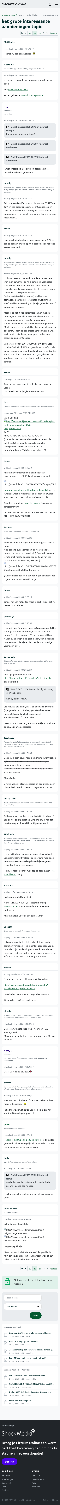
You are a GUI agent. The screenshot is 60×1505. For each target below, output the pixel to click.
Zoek (35, 1315)
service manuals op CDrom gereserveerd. (27, 1375)
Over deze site (38, 1479)
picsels (7, 1010)
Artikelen (6, 1475)
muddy (7, 183)
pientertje (9, 616)
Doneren (9, 1461)
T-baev (7, 967)
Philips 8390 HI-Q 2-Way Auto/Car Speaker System (31, 1392)
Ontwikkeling (33, 14)
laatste (53, 33)
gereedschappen (32, 502)
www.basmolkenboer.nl (45, 406)
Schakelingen (7, 1479)
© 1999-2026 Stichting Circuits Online (18, 1500)
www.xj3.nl (8, 114)
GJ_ (6, 106)
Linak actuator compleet (20, 1400)
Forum (21, 14)
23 (35, 33)
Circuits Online (8, 14)
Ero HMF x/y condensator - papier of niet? (27, 1358)
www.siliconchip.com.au (32, 95)
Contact (5, 1490)
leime (7, 460)
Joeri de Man (10, 1208)
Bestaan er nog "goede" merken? (23, 1341)
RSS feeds (36, 1486)
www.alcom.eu (11, 906)
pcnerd (7, 1124)
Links (4, 1486)
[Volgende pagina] (44, 33)
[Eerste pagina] (22, 33)
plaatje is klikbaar (12, 428)
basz (6, 402)
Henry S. (8, 1050)
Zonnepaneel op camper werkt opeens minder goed (32, 1349)
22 (30, 33)
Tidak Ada (9, 737)
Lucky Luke (9, 656)
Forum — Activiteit (12, 1327)
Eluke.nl (7, 661)
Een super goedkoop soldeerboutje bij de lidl (26, 489)
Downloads (6, 1482)
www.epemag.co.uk (18, 89)
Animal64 (9, 64)
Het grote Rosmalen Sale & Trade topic (23, 1139)
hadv (6, 1157)
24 (40, 33)
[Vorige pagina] (25, 33)
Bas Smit (8, 885)
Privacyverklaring (50, 1500)
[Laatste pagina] (47, 33)
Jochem (8, 526)
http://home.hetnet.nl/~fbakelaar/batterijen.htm (28, 677)
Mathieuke (9, 41)
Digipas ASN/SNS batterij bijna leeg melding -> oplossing (34, 1333)
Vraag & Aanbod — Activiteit (17, 1369)
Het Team (36, 1475)
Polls (34, 1482)
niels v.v (8, 228)
